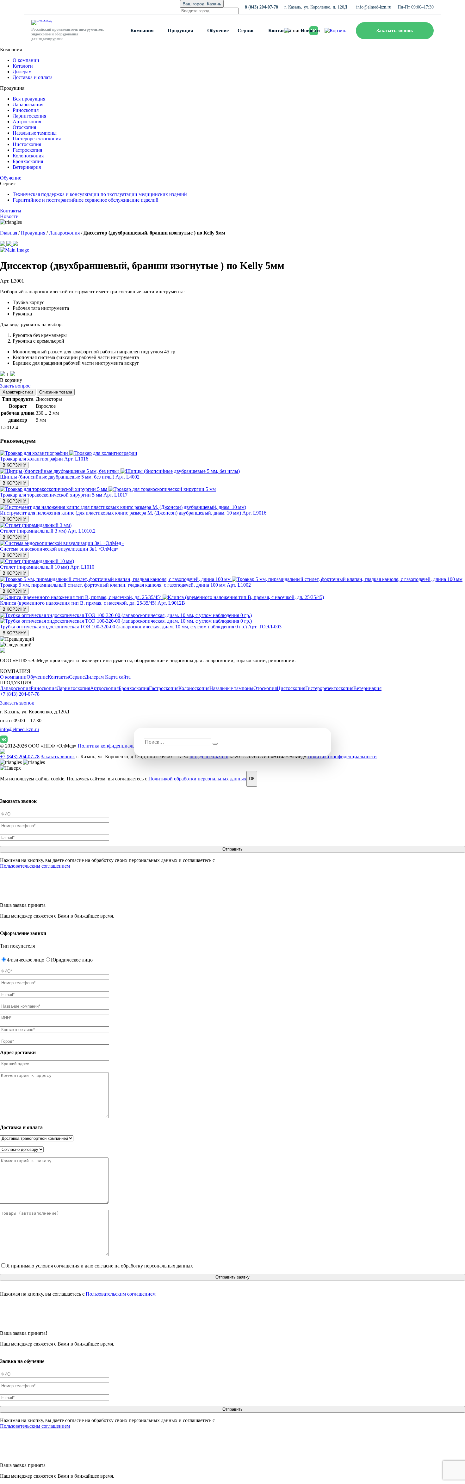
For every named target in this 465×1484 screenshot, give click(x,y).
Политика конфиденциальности (112, 745)
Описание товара (55, 392)
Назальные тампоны (35, 133)
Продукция (180, 30)
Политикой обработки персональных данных (197, 778)
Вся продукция (29, 98)
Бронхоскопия (28, 161)
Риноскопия (26, 110)
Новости (310, 30)
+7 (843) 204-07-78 (20, 694)
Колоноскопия (28, 155)
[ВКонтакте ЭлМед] (4, 739)
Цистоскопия (27, 144)
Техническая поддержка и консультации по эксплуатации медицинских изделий (100, 194)
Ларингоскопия (29, 116)
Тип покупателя (17, 946)
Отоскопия (24, 127)
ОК (252, 778)
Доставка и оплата (33, 77)
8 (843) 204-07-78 (261, 7)
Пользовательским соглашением (35, 866)
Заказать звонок (394, 30)
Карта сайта (118, 677)
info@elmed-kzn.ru (373, 7)
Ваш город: (202, 3)
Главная (8, 232)
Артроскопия (27, 121)
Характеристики (18, 392)
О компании (26, 60)
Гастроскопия (27, 150)
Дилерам (22, 71)
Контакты (280, 30)
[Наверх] (10, 768)
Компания (142, 30)
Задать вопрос (15, 385)
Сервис (246, 30)
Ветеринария (27, 167)
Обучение (218, 30)
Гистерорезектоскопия (37, 138)
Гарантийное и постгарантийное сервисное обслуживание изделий (85, 200)
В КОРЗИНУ (14, 465)
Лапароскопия (28, 104)
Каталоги (23, 66)
